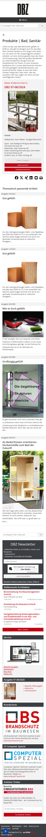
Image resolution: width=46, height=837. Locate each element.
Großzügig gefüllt (12, 361)
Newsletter (5, 826)
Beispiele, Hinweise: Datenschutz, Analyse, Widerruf (21, 582)
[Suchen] (42, 26)
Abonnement (23, 165)
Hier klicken (25, 569)
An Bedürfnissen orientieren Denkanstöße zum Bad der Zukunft (19, 445)
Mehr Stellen (23, 629)
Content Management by (11, 832)
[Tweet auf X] (21, 178)
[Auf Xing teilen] (26, 178)
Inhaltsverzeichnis (23, 169)
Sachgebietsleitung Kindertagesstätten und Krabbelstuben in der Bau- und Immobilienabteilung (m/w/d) (21, 616)
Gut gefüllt (8, 198)
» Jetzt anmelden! (23, 576)
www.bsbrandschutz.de (13, 740)
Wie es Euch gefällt (13, 308)
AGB (25, 826)
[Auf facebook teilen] (16, 178)
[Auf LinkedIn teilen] (31, 178)
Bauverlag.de (6, 834)
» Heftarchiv (28, 688)
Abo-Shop (8, 671)
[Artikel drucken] (41, 178)
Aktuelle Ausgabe (11, 667)
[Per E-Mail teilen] (36, 178)
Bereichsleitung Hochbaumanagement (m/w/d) (21, 593)
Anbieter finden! (24, 814)
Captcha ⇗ (32, 572)
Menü (24, 20)
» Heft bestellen (29, 690)
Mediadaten (9, 669)
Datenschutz (34, 826)
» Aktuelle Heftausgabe (32, 686)
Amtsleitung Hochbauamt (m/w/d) (19, 604)
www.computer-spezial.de (14, 776)
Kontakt (15, 828)
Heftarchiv (8, 674)
